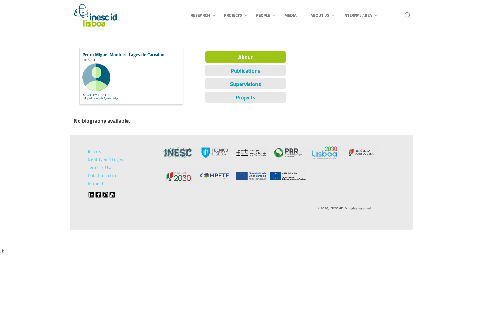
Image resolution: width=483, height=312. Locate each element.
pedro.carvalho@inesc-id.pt (103, 98)
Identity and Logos (105, 159)
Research (200, 15)
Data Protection (103, 175)
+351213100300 (98, 95)
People (263, 15)
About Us (320, 15)
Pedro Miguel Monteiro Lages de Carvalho (123, 54)
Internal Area (357, 15)
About (245, 57)
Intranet (95, 183)
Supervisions (245, 84)
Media (290, 15)
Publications (245, 70)
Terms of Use (100, 167)
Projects (233, 15)
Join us (94, 151)
